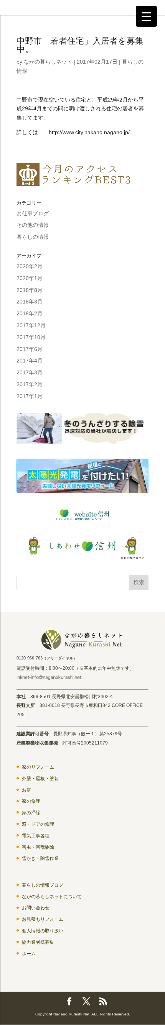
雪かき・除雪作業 (40, 858)
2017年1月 (29, 396)
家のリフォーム (38, 767)
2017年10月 (31, 337)
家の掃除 (31, 812)
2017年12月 (31, 325)
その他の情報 (32, 225)
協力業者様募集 (38, 942)
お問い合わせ (36, 907)
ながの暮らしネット (48, 62)
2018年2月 (29, 313)
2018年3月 (29, 301)
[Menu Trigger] (146, 16)
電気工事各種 (36, 835)
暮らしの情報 (32, 237)
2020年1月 (29, 278)
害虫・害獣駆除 (38, 847)
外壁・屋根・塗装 (40, 778)
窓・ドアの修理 (38, 824)
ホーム (29, 953)
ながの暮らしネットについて (52, 896)
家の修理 (31, 801)
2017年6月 (29, 349)
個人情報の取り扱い (42, 930)
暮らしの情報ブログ (42, 885)
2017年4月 (29, 361)
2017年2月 (29, 384)
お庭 (26, 790)
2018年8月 (29, 290)
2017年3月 (29, 372)
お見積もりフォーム (42, 919)
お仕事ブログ (32, 213)
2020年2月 (29, 266)
